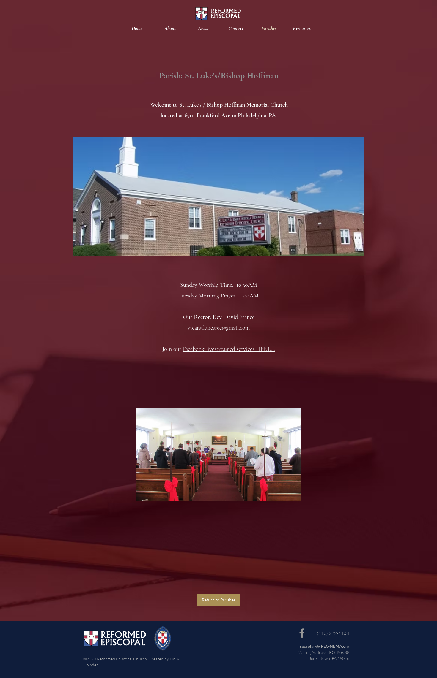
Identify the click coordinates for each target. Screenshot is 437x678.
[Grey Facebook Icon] (302, 633)
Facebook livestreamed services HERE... (229, 349)
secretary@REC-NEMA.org (324, 646)
